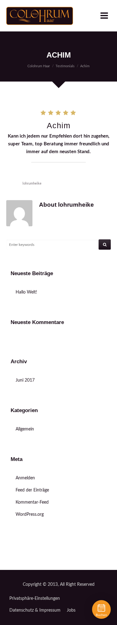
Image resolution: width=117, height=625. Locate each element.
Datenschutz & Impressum (35, 610)
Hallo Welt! (26, 292)
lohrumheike (31, 183)
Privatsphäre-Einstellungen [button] (34, 598)
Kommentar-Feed (32, 502)
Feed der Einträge (32, 490)
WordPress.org (30, 514)
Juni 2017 (25, 380)
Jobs (71, 610)
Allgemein (25, 429)
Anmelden (25, 478)
